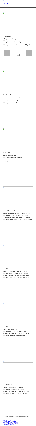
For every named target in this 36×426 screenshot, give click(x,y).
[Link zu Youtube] (32, 418)
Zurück (7, 53)
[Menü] (32, 4)
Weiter (29, 53)
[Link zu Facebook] (29, 418)
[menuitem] (32, 4)
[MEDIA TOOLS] (15, 3)
